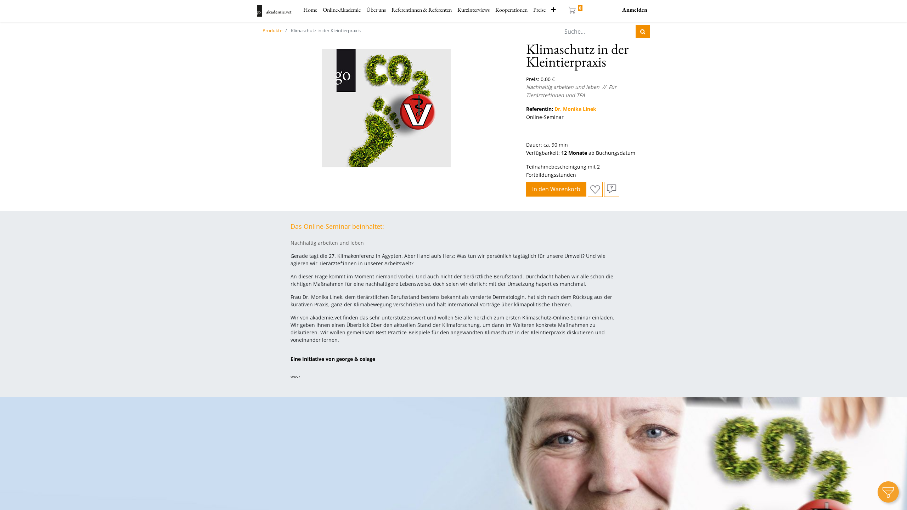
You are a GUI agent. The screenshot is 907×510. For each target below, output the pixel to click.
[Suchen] (643, 31)
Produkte (272, 30)
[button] (553, 10)
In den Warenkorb (556, 189)
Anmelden (634, 9)
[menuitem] (310, 10)
